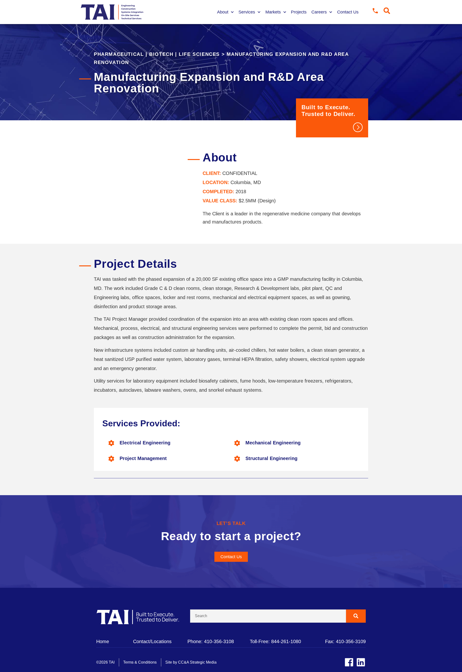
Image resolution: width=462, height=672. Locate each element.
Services (246, 12)
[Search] (356, 616)
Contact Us (348, 12)
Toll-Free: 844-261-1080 (275, 641)
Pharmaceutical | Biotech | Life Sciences (157, 54)
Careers (319, 12)
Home (102, 641)
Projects (299, 12)
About (222, 12)
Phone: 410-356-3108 (210, 641)
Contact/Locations (152, 641)
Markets (273, 12)
